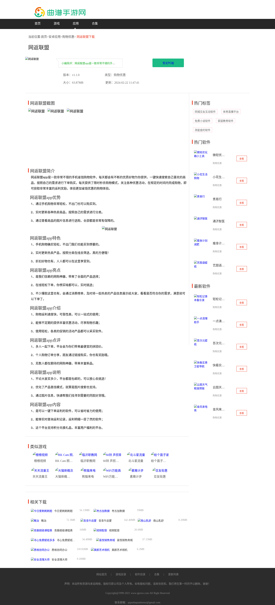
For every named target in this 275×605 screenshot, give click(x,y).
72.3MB (70, 520)
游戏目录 (121, 574)
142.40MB (129, 520)
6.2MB (140, 549)
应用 (76, 23)
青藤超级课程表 (63, 530)
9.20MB (81, 558)
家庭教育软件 (225, 121)
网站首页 (101, 574)
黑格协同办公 (59, 550)
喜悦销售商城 (125, 540)
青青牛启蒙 (105, 520)
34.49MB (87, 539)
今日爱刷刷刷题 (63, 511)
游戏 (57, 23)
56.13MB (84, 510)
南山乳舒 (158, 520)
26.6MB (138, 529)
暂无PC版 (168, 63)
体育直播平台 (231, 111)
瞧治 (43, 520)
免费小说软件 (202, 121)
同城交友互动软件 (205, 111)
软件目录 (140, 574)
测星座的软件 (202, 130)
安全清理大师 (59, 559)
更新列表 (173, 574)
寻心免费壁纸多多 (67, 540)
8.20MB (182, 520)
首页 (38, 23)
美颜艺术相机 (119, 550)
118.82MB (82, 549)
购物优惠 (68, 36)
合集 (95, 23)
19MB (140, 510)
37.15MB (147, 539)
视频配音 (114, 530)
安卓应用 (55, 36)
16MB (83, 529)
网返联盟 (38, 48)
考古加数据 (118, 511)
